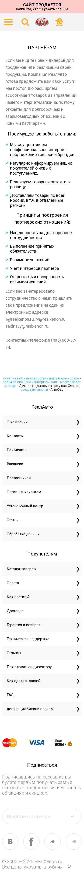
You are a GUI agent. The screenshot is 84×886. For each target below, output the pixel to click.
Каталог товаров (21, 569)
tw (52, 841)
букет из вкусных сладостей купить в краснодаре (41, 378)
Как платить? (18, 597)
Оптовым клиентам (24, 492)
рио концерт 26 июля (41, 382)
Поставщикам (19, 478)
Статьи (12, 520)
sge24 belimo (13, 382)
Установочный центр (25, 506)
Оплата (13, 583)
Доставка (15, 611)
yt (74, 841)
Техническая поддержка (28, 639)
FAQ (10, 695)
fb (31, 841)
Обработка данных (23, 534)
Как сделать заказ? (24, 681)
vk (10, 841)
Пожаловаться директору (29, 667)
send (75, 816)
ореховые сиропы (34, 389)
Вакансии (15, 464)
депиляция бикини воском (30, 709)
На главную (42, 21)
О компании (17, 422)
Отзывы (14, 653)
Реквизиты (17, 450)
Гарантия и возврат (23, 625)
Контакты (15, 436)
